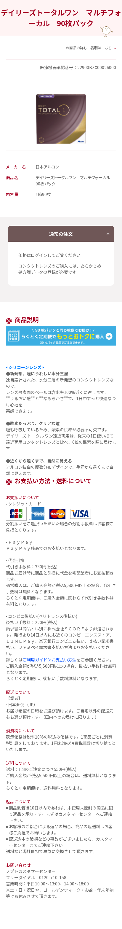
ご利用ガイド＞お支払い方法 (49, 660)
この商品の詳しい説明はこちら (87, 47)
